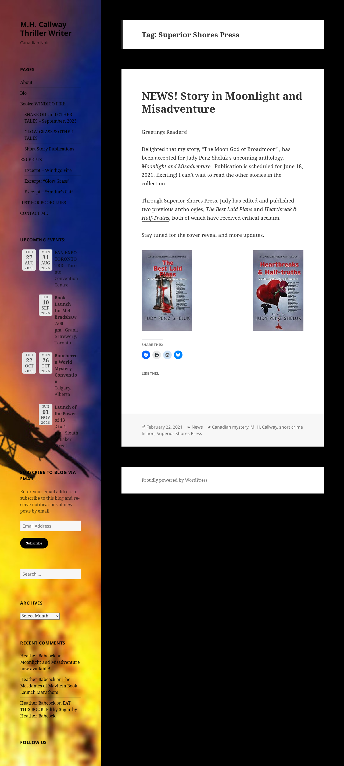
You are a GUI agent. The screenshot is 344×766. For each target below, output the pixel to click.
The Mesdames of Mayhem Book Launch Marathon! (48, 685)
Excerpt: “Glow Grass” (47, 181)
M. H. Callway (263, 427)
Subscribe (34, 543)
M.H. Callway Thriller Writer (45, 28)
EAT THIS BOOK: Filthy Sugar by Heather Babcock (48, 709)
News (197, 427)
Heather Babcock (37, 656)
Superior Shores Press (190, 200)
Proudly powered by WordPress (174, 480)
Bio (23, 93)
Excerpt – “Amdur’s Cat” (48, 192)
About (26, 82)
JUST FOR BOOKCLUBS (43, 202)
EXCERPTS (31, 160)
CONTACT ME (34, 213)
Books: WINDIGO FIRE (43, 104)
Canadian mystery (230, 427)
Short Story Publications (49, 149)
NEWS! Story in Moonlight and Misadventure (222, 102)
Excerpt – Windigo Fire (48, 170)
